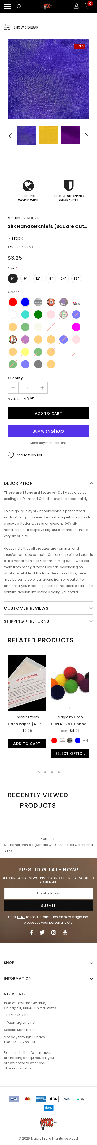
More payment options (48, 442)
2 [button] (45, 772)
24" (63, 278)
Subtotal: (15, 399)
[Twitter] (42, 932)
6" (12, 278)
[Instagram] (53, 932)
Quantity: (16, 378)
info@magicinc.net (19, 1022)
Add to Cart (27, 743)
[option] (48, 79)
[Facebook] (31, 932)
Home (45, 838)
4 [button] (59, 772)
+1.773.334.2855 (17, 1015)
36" (76, 278)
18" (51, 278)
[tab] (41, 640)
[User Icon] (76, 6)
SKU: (11, 247)
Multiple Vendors (23, 218)
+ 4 (85, 740)
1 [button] (39, 772)
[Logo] (47, 6)
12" (38, 278)
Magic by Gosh (70, 717)
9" (25, 278)
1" (70, 708)
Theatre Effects (27, 717)
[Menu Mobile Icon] (7, 6)
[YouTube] (65, 932)
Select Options (71, 753)
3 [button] (52, 772)
